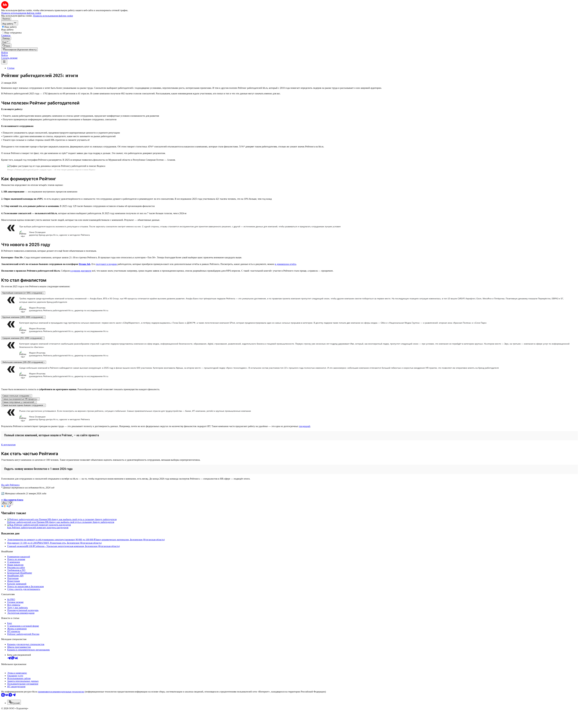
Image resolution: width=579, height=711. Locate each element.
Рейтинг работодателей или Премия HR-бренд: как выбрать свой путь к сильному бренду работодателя (60, 522)
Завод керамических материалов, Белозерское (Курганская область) (130, 539)
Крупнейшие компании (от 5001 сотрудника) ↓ (23, 293)
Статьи (10, 68)
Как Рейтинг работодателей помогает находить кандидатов (37, 527)
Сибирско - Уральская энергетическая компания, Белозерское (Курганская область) (77, 546)
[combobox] (14, 702)
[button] (4, 52)
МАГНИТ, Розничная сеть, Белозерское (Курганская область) (70, 543)
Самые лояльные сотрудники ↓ (16, 396)
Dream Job (84, 264)
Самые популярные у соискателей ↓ (19, 402)
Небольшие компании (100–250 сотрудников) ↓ (23, 362)
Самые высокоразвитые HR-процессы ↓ (20, 399)
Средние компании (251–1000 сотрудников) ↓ (22, 338)
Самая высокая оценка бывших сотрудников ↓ (23, 405)
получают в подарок (106, 264)
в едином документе (80, 270)
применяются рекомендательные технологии (61, 691)
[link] (6, 45)
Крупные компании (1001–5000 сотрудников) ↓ (23, 317)
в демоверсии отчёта (285, 264)
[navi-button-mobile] (4, 61)
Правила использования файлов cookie (53, 15)
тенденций (304, 426)
